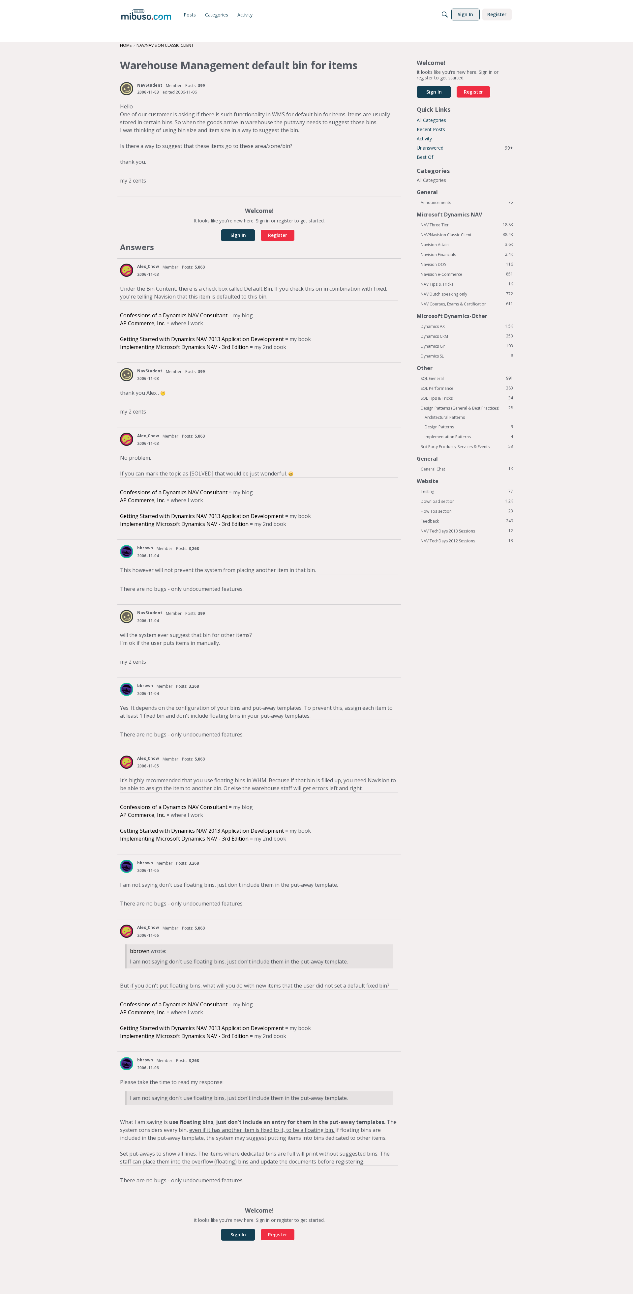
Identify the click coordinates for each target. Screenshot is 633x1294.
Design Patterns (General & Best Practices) (467, 408)
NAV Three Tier (467, 225)
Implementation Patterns (469, 437)
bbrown (145, 548)
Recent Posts (431, 129)
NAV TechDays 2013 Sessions (467, 531)
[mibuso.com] (146, 14)
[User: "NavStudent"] (126, 88)
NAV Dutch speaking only (467, 294)
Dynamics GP (467, 346)
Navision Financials (467, 254)
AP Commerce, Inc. (142, 323)
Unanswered (465, 148)
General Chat (467, 469)
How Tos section (467, 511)
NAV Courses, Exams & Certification (467, 304)
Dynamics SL (467, 356)
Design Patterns (469, 427)
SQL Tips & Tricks (467, 398)
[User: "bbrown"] (126, 551)
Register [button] (277, 235)
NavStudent (149, 85)
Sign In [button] (238, 235)
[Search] (445, 14)
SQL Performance (467, 388)
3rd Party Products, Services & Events (467, 446)
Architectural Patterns (445, 417)
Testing (467, 491)
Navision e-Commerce (467, 274)
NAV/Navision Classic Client (467, 235)
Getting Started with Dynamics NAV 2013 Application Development (202, 339)
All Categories (431, 120)
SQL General (467, 378)
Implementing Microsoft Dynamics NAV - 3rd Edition (184, 347)
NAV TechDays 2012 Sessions (467, 541)
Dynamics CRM (467, 336)
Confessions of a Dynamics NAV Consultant (173, 315)
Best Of (425, 157)
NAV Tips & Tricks (467, 284)
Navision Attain (467, 244)
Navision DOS (467, 264)
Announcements (467, 202)
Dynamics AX (467, 326)
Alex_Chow (148, 266)
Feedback (467, 521)
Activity (424, 138)
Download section (467, 501)
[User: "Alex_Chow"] (126, 270)
